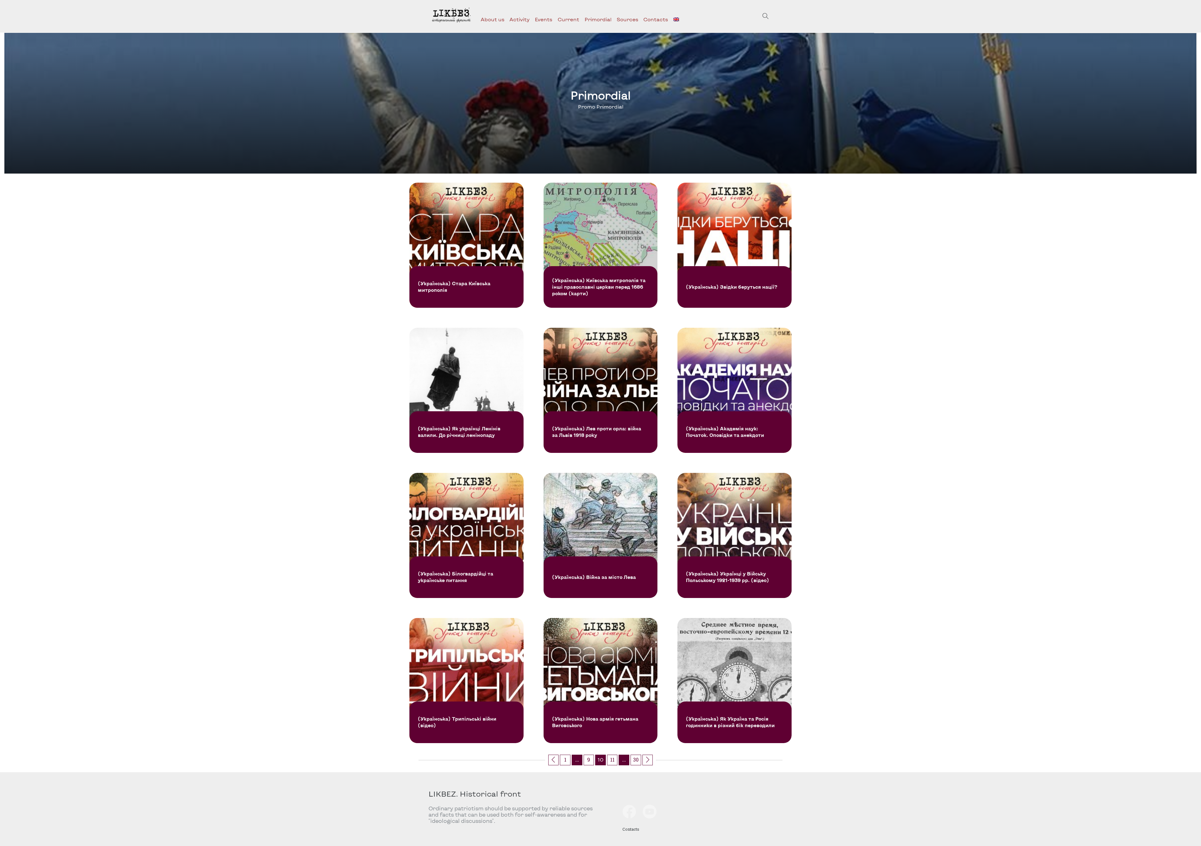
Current (568, 19)
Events (543, 19)
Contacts (655, 19)
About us (492, 19)
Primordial (598, 19)
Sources (627, 19)
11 (612, 759)
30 (636, 759)
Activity (519, 19)
